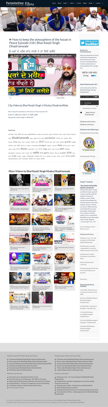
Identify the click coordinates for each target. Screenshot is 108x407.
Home (54, 3)
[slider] (96, 97)
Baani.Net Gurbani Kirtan (77, 402)
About (59, 3)
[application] (89, 97)
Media (90, 3)
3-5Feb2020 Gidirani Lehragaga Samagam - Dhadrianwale (87, 314)
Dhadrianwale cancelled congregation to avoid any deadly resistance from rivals (89, 248)
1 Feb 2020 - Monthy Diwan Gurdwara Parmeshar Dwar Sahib (88, 292)
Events (79, 3)
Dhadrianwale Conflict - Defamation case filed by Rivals (87, 256)
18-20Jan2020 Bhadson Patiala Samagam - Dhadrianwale (87, 328)
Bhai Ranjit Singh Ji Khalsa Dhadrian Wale (68, 400)
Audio (65, 3)
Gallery (85, 3)
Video (71, 3)
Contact (98, 3)
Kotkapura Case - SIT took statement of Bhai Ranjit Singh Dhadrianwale (88, 240)
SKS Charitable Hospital (16, 387)
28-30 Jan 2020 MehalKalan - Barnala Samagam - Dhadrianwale (89, 300)
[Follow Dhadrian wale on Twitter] (97, 400)
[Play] (81, 96)
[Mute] (93, 96)
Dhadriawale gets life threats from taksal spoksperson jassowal (89, 270)
